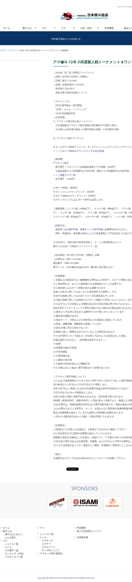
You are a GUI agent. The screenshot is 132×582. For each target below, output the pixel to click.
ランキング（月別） (15, 553)
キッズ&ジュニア (50, 550)
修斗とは (27, 28)
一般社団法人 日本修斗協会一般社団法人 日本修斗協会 (84, 16)
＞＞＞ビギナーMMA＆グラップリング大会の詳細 (78, 150)
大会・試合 (86, 28)
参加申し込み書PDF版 (66, 229)
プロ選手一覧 (11, 550)
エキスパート (48, 546)
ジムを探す (10, 537)
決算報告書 (82, 537)
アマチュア (47, 540)
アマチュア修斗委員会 (51, 553)
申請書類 (109, 28)
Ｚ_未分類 (11, 50)
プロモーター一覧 (14, 556)
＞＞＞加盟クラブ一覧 (64, 174)
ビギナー (46, 543)
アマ (63, 28)
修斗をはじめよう (14, 534)
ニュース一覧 (11, 543)
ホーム (6, 28)
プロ (44, 28)
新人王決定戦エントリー (89, 530)
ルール (8, 547)
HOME (2, 50)
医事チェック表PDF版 (91, 229)
